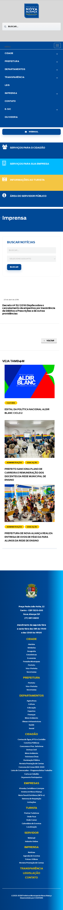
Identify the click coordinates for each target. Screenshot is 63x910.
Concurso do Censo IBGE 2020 (31, 767)
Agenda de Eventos (31, 856)
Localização (31, 827)
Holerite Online (31, 841)
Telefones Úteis (31, 757)
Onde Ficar (31, 817)
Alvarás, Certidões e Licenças (31, 788)
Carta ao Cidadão (31, 774)
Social (31, 728)
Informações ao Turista (27, 180)
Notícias (31, 852)
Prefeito (31, 665)
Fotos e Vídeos (31, 859)
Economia (31, 658)
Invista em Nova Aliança (31, 792)
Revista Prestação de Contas (31, 763)
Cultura (31, 704)
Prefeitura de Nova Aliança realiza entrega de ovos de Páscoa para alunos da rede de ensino (29, 537)
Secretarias (31, 672)
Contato (10, 101)
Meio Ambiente (31, 718)
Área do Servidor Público (28, 196)
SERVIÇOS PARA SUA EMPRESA (29, 164)
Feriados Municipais (31, 661)
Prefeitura (12, 61)
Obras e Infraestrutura (31, 721)
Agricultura (31, 701)
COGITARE (38, 898)
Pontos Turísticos (31, 813)
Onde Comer (31, 820)
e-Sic (8, 109)
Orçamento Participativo (31, 777)
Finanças (31, 715)
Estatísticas (31, 655)
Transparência (31, 868)
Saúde (31, 725)
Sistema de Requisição (31, 799)
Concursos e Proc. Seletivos (31, 746)
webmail (33, 132)
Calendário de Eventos (31, 823)
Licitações (31, 802)
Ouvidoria (11, 117)
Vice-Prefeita (31, 668)
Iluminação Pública (31, 760)
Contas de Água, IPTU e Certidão (31, 739)
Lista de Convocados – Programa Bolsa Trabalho (31, 770)
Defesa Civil (31, 750)
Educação (31, 708)
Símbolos (32, 648)
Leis (7, 85)
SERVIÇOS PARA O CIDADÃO (27, 148)
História (31, 644)
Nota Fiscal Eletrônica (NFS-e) (31, 795)
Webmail (31, 838)
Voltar (50, 341)
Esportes (31, 711)
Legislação (31, 873)
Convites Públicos (31, 743)
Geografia (31, 651)
